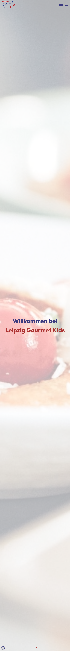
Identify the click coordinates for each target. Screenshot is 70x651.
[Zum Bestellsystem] (61, 5)
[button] (3, 648)
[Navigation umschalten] (66, 5)
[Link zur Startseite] (9, 5)
